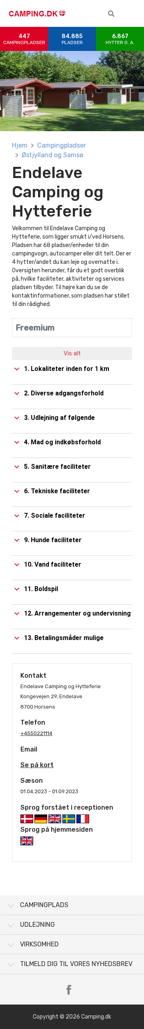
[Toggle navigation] (132, 14)
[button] (111, 14)
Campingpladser (61, 145)
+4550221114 (36, 733)
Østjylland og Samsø (52, 155)
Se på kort (37, 765)
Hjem (20, 145)
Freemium (35, 327)
